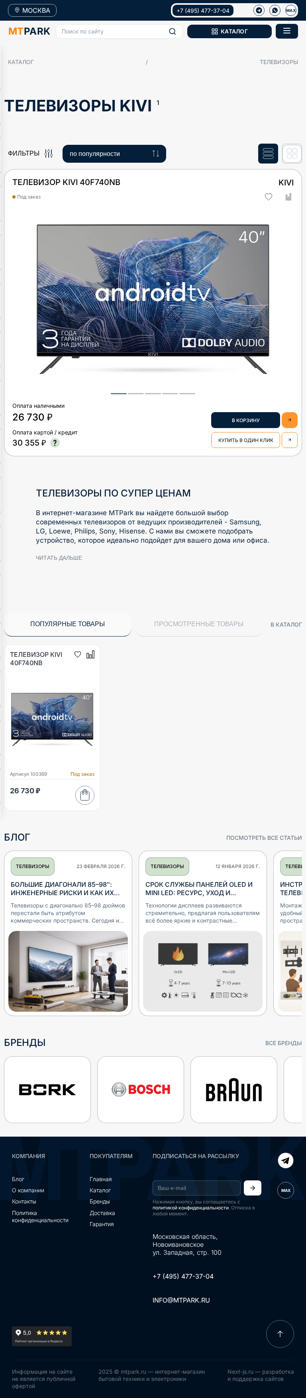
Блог (18, 1179)
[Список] (268, 154)
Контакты (24, 1201)
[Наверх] (280, 1334)
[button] (119, 31)
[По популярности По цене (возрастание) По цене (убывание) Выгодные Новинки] (114, 154)
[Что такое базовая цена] (55, 443)
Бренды (100, 1201)
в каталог (286, 624)
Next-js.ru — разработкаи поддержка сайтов (261, 1375)
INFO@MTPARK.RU (181, 1300)
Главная (101, 1179)
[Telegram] (286, 1161)
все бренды (283, 1043)
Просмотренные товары (198, 624)
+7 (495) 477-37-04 (203, 10)
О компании (28, 1190)
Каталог (21, 61)
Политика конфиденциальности (40, 1216)
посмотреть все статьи (264, 837)
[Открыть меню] (287, 31)
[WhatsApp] (274, 10)
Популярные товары (67, 624)
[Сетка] (292, 154)
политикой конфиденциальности (191, 1208)
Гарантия (102, 1224)
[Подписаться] (252, 1188)
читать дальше (59, 558)
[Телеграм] (259, 10)
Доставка (102, 1212)
